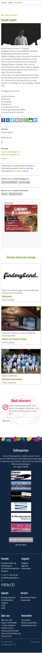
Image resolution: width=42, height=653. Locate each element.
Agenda (10, 3)
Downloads (25, 600)
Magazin (3, 3)
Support (4, 602)
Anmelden (25, 620)
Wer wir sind (6, 620)
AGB (3, 608)
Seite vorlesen (11, 15)
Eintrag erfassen (8, 597)
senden (18, 171)
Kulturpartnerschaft (9, 630)
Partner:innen (7, 628)
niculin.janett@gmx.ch (10, 152)
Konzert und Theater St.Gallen (14, 339)
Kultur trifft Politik (9, 622)
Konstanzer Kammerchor (12, 379)
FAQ (3, 605)
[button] (3, 120)
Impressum (6, 636)
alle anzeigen (21, 544)
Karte (3, 158)
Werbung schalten (28, 597)
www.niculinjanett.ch (10, 154)
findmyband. (7, 296)
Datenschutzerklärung (10, 633)
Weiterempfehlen (29, 622)
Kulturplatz (18, 3)
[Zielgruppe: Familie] (38, 308)
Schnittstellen (7, 600)
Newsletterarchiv (28, 625)
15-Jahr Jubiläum (8, 625)
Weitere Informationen (21, 539)
